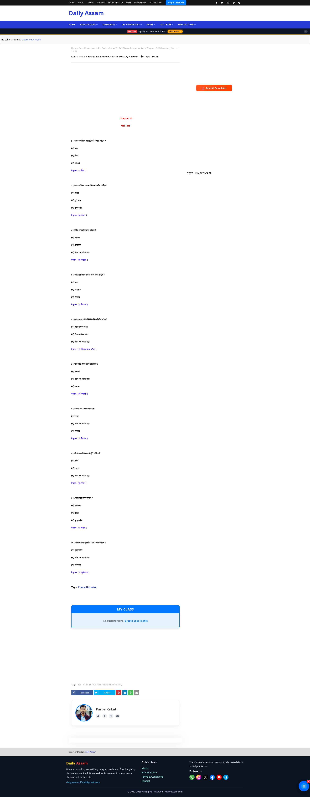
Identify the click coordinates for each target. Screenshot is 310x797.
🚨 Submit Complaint (214, 88)
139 (79, 684)
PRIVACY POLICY (115, 2)
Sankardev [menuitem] (109, 24)
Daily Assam (86, 13)
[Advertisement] (125, 88)
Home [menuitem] (72, 24)
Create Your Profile (31, 39)
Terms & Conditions (152, 776)
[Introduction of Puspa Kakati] (84, 712)
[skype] (239, 3)
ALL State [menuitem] (165, 24)
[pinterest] (234, 3)
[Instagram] (111, 716)
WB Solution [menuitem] (186, 24)
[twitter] (222, 3)
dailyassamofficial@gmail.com (83, 782)
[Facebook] (104, 716)
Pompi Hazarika (87, 587)
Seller (128, 2)
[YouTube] (117, 716)
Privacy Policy (149, 772)
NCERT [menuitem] (150, 24)
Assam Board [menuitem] (88, 24)
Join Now (101, 2)
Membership (140, 2)
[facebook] (217, 3)
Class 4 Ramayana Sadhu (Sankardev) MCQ (97, 48)
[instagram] (228, 3)
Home (71, 2)
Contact (90, 2)
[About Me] (98, 716)
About (80, 2)
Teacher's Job (155, 2)
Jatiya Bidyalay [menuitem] (131, 24)
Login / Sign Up (176, 2)
